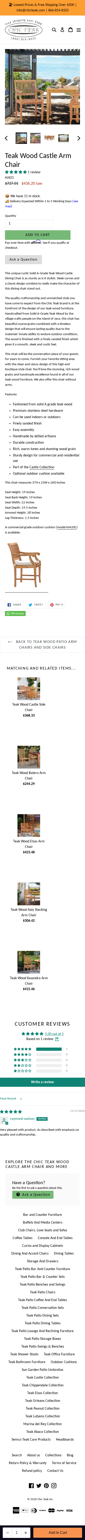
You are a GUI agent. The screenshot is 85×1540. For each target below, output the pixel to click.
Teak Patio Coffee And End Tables (42, 1300)
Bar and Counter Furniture (42, 1215)
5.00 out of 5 (54, 1034)
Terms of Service (64, 1463)
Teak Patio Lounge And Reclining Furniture (42, 1331)
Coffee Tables (22, 1238)
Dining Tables (64, 1253)
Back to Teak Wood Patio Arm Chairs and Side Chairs (46, 645)
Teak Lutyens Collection (42, 1416)
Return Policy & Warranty (27, 1463)
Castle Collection (41, 467)
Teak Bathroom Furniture (26, 1362)
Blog (70, 1455)
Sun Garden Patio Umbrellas (42, 1370)
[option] (21, 138)
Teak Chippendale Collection (42, 1385)
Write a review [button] (42, 1082)
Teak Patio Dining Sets (42, 1315)
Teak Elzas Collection (42, 1393)
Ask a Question (23, 259)
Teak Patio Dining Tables (43, 1323)
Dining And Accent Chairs (30, 1253)
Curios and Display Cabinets (42, 1246)
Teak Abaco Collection (42, 1432)
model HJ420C (67, 527)
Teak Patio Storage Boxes (42, 1339)
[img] (11, 1112)
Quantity (10, 216)
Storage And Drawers (42, 1261)
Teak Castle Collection (42, 1378)
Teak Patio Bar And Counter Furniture (42, 1269)
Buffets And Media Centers (42, 1222)
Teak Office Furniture (59, 1354)
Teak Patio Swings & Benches (42, 1346)
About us (33, 1455)
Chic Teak (43, 1499)
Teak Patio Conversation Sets (43, 1308)
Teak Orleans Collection (42, 1401)
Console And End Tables (55, 1238)
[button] (16, 172)
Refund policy (32, 1471)
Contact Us (55, 1471)
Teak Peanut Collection (42, 1409)
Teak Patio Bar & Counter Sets (42, 1277)
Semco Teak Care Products (31, 1440)
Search (17, 1455)
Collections (53, 1455)
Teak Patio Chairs (42, 1292)
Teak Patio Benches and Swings (42, 1284)
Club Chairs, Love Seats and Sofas (42, 1230)
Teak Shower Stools (24, 1354)
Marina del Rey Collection (42, 1424)
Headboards (65, 1440)
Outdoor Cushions (64, 1362)
